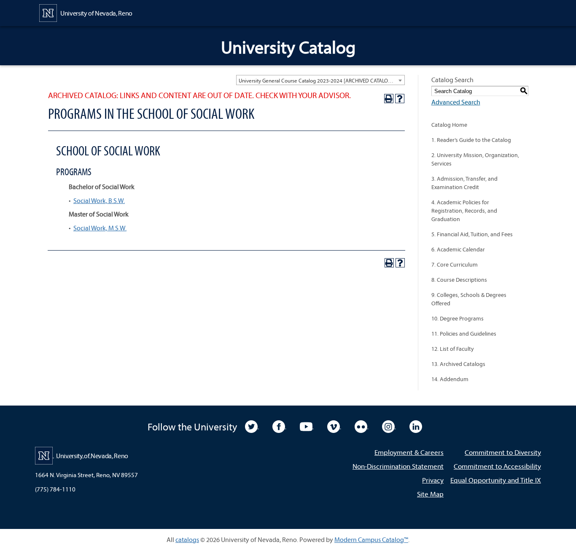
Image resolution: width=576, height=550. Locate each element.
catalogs (187, 539)
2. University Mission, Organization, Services (475, 159)
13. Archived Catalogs (458, 364)
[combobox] (320, 80)
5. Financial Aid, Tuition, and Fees (472, 234)
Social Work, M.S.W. (100, 228)
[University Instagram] (389, 426)
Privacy (433, 479)
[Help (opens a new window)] (399, 98)
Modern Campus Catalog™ (371, 539)
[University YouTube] (307, 426)
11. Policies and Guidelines (463, 333)
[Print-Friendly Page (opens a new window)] (388, 98)
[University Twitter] (252, 426)
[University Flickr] (362, 426)
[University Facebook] (279, 426)
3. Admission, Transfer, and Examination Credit (464, 183)
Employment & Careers (409, 452)
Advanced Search (455, 102)
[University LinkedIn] (415, 426)
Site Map (430, 493)
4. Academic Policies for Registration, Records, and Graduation (464, 210)
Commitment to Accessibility (497, 466)
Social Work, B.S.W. (99, 200)
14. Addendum (449, 379)
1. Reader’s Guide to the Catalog (471, 140)
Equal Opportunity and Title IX (495, 479)
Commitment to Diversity (503, 452)
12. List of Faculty (452, 348)
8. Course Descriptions (459, 279)
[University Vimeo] (334, 426)
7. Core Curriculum (454, 264)
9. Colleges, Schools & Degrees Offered (468, 299)
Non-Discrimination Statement (398, 466)
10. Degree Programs (457, 318)
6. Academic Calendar (458, 249)
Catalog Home (449, 124)
